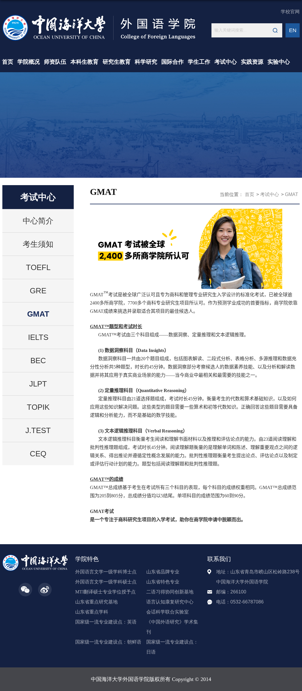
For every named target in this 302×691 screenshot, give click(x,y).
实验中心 (278, 62)
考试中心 (225, 62)
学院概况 (28, 62)
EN (292, 30)
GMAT (291, 194)
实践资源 (252, 62)
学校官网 (290, 11)
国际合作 (172, 62)
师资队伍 (55, 62)
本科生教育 (84, 62)
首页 (7, 62)
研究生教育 (117, 62)
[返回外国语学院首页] (99, 16)
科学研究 (146, 62)
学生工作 (199, 62)
